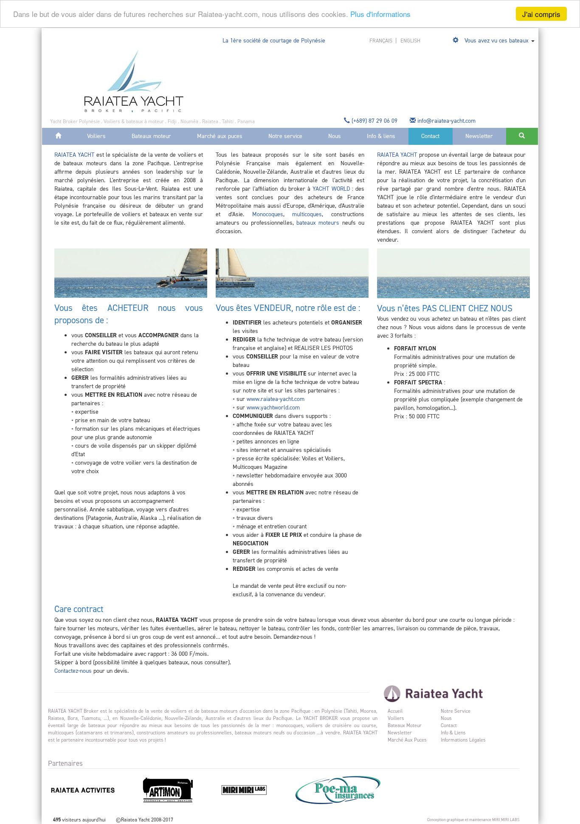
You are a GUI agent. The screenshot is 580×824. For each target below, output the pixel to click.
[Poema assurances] (348, 789)
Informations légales (463, 740)
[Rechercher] (522, 136)
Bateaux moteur (151, 136)
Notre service (285, 136)
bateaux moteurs (317, 223)
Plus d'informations (380, 14)
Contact (430, 136)
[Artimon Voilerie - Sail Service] (179, 789)
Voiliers (96, 136)
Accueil (395, 711)
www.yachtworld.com (273, 408)
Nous (334, 136)
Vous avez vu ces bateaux (497, 41)
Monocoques (267, 214)
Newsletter (479, 136)
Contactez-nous (73, 671)
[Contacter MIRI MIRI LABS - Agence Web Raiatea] (255, 789)
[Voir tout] (456, 41)
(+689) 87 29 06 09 (374, 121)
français (381, 40)
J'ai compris (541, 13)
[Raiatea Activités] (94, 789)
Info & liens (381, 136)
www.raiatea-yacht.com (275, 399)
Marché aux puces (219, 136)
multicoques (307, 214)
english (410, 40)
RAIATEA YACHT (74, 155)
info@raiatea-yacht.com (446, 121)
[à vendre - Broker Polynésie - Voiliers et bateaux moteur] (134, 80)
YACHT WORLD (331, 189)
